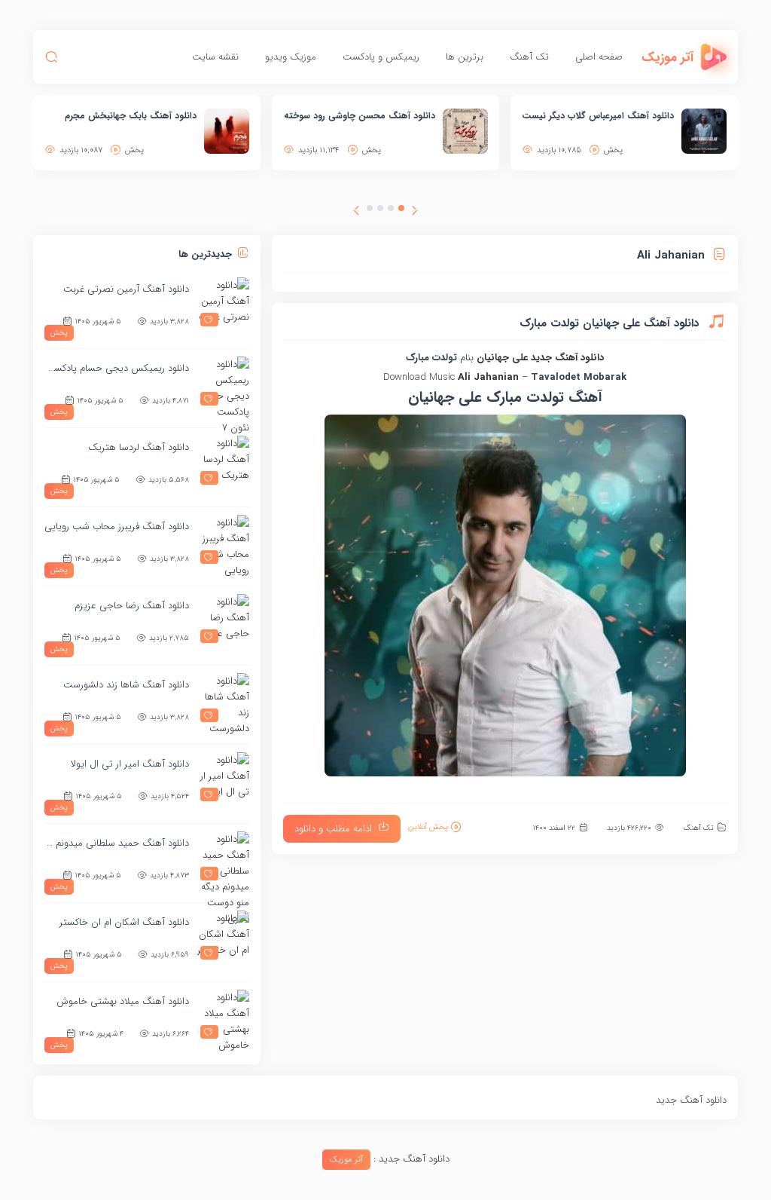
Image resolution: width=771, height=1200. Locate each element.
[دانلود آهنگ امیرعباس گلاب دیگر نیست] (704, 131)
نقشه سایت (215, 57)
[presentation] (415, 212)
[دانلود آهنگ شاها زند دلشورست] (223, 699)
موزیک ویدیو (290, 57)
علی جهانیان (502, 358)
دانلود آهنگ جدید (567, 358)
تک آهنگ (529, 57)
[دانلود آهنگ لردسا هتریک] (223, 462)
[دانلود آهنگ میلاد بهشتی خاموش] (223, 1016)
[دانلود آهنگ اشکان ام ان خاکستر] (223, 937)
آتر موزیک (346, 1159)
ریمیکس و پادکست (381, 57)
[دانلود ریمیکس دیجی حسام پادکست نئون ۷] (223, 383)
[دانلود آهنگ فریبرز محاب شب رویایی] (223, 541)
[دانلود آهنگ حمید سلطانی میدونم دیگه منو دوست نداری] (223, 857)
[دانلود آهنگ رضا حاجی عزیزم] (223, 620)
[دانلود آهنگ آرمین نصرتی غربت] (223, 303)
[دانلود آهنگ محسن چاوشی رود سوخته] (465, 131)
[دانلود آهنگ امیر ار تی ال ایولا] (223, 778)
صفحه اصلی (599, 57)
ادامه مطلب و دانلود (333, 829)
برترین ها (464, 57)
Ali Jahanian (488, 377)
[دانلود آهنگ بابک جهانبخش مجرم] (226, 131)
